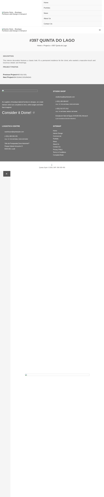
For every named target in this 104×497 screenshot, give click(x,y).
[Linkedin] (16, 118)
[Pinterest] (12, 118)
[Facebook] (4, 118)
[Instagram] (8, 118)
